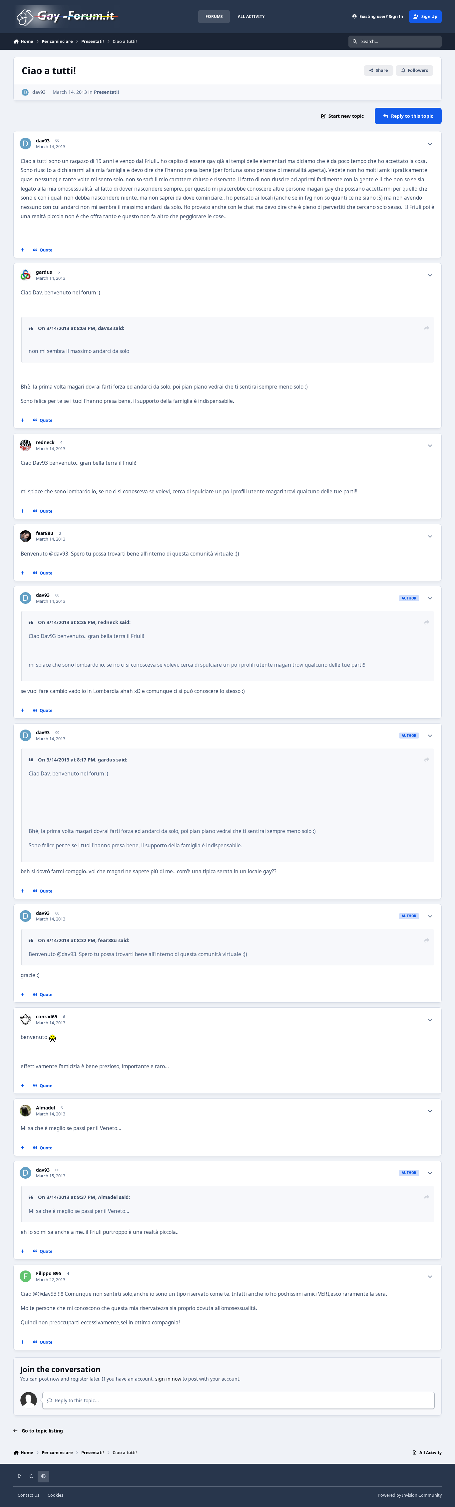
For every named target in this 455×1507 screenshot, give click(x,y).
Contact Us (28, 1495)
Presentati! (106, 92)
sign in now (168, 1379)
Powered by (410, 1495)
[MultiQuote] (22, 250)
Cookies (55, 1495)
